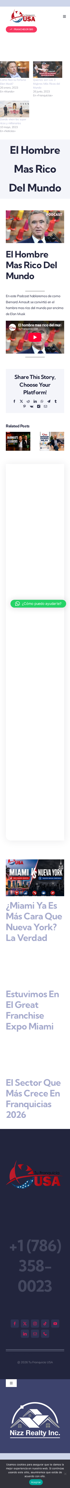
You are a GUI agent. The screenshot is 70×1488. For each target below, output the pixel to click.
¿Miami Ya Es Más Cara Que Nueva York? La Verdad (34, 921)
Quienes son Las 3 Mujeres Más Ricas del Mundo (46, 83)
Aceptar (36, 1482)
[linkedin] (25, 1334)
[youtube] (55, 1323)
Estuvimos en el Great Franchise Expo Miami (32, 1010)
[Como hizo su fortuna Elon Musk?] (14, 69)
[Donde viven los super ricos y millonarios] (14, 109)
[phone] (45, 1334)
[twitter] (25, 1323)
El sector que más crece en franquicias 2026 (33, 1098)
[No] (65, 1474)
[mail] (35, 1334)
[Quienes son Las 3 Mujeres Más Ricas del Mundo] (47, 69)
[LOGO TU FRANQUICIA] (23, 11)
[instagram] (35, 1323)
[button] (9, 441)
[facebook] (15, 1323)
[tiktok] (45, 1323)
